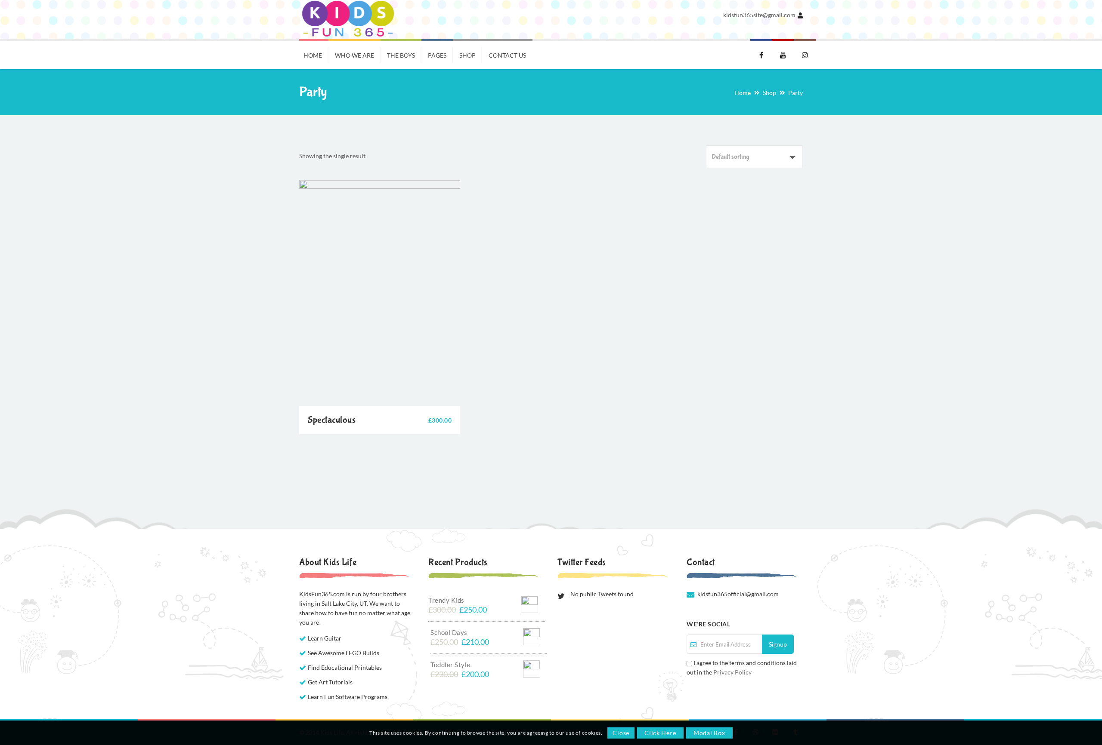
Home (742, 92)
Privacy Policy (732, 672)
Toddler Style (450, 664)
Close (621, 732)
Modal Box (709, 732)
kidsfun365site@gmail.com (759, 14)
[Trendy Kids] (529, 602)
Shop (769, 92)
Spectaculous (332, 420)
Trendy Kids (446, 600)
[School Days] (531, 634)
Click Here (660, 732)
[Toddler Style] (531, 667)
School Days (448, 632)
